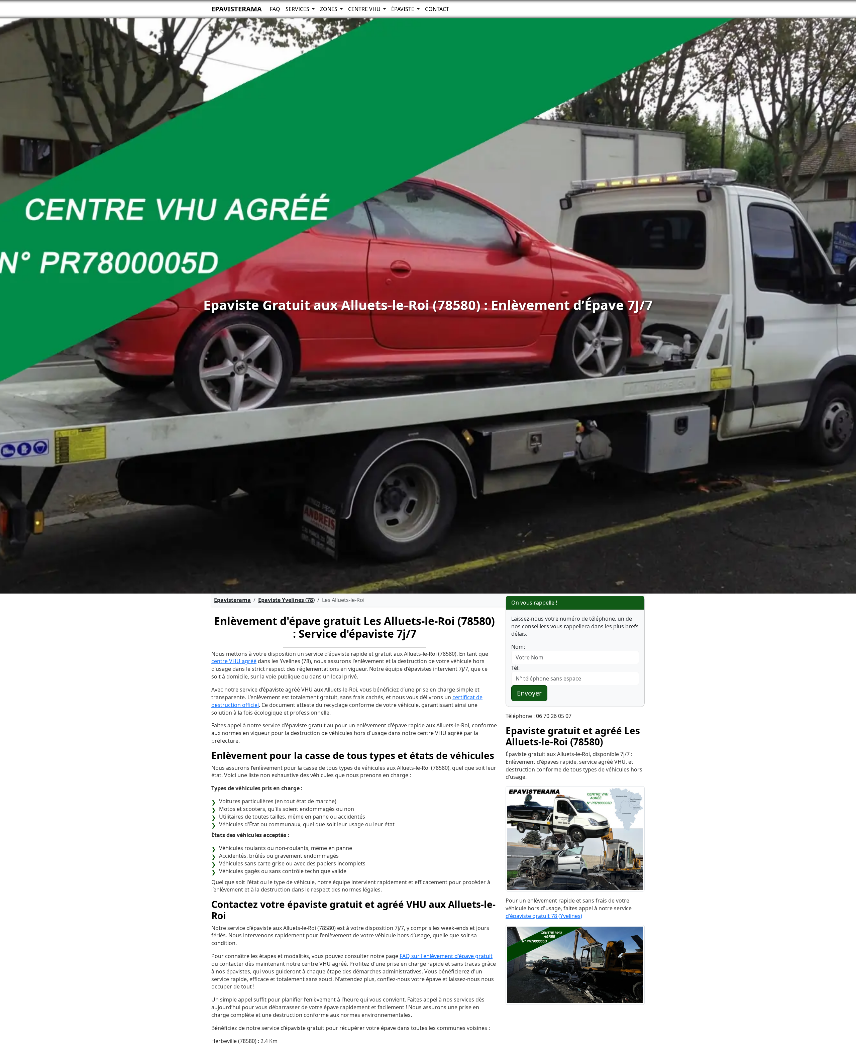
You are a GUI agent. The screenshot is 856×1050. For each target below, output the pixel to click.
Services (298, 9)
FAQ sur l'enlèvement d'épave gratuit (446, 956)
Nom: (518, 646)
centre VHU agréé (233, 661)
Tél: (515, 667)
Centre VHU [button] (365, 9)
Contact (437, 9)
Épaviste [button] (403, 9)
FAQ (275, 9)
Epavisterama (236, 8)
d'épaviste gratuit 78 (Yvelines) (544, 916)
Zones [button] (329, 9)
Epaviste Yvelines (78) (286, 600)
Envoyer (529, 693)
